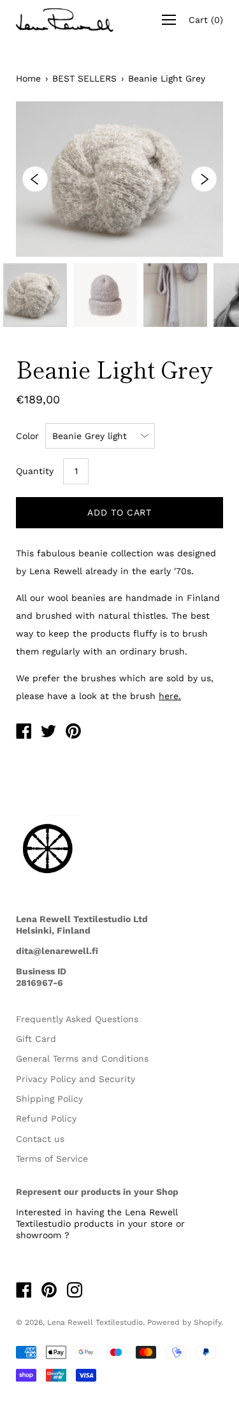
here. (170, 696)
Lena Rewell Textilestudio (95, 1322)
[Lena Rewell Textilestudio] (23, 733)
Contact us (40, 1139)
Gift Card (36, 1039)
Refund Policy (46, 1118)
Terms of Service (52, 1158)
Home (28, 78)
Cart (206, 20)
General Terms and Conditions (82, 1058)
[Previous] (35, 179)
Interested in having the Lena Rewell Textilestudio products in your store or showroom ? (100, 1223)
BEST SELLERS (84, 78)
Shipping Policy (49, 1099)
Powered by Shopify (184, 1322)
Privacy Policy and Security (75, 1079)
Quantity (35, 471)
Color (27, 436)
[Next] (204, 179)
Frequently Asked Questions (77, 1019)
